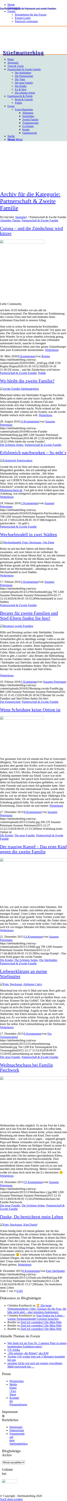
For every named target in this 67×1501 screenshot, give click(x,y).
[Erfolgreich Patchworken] (16, 460)
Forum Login (23, 18)
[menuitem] (37, 4)
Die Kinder (6, 835)
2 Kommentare (30, 503)
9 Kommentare (27, 356)
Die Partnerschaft (10, 701)
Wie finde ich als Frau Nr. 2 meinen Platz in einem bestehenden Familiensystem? (36, 1345)
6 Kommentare (33, 1033)
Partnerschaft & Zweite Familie (40, 220)
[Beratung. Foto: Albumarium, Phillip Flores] (16, 626)
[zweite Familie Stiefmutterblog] (19, 388)
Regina (46, 356)
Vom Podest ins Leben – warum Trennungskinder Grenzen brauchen (36, 1317)
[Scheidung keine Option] (22, 718)
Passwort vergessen (26, 21)
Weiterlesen (52, 350)
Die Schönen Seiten (11, 444)
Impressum (15, 1427)
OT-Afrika (13, 1349)
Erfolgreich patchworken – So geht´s (33, 452)
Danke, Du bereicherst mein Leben (31, 1216)
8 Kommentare (33, 812)
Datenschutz (16, 1430)
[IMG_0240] (22, 242)
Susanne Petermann (54, 681)
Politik (42, 373)
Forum (11, 11)
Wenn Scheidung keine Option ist (30, 709)
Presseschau (16, 1381)
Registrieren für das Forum (30, 14)
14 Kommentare (29, 421)
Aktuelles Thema (10, 220)
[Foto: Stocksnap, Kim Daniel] (18, 1224)
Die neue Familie (25, 835)
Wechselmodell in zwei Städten (28, 534)
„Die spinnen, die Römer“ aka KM (27, 1353)
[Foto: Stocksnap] (33, 860)
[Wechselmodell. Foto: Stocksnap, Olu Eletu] (27, 542)
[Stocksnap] (33, 1079)
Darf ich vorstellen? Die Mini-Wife (41, 1322)
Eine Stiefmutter (55, 1270)
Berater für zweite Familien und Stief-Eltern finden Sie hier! (29, 616)
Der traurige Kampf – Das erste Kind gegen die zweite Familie (33, 849)
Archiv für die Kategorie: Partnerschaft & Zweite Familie (30, 201)
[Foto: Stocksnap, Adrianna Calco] (21, 984)
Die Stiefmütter (48, 960)
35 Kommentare (33, 1182)
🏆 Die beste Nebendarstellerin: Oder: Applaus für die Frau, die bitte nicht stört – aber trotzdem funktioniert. (36, 1309)
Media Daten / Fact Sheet (13, 1389)
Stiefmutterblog (23, 52)
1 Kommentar (29, 681)
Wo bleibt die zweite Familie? (27, 380)
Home (11, 4)
